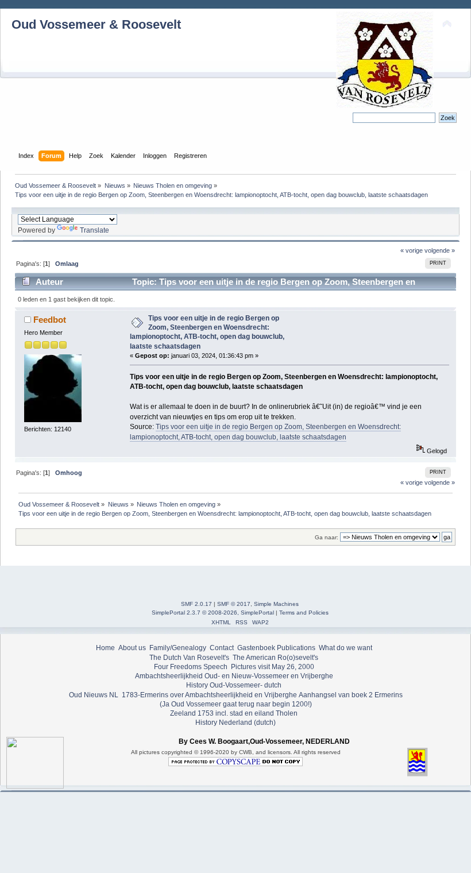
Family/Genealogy (177, 648)
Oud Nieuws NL (93, 695)
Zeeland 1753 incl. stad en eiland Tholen (234, 713)
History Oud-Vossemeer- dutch (233, 685)
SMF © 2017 (233, 604)
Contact (222, 648)
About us (132, 648)
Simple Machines (276, 604)
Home (105, 648)
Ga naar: (326, 537)
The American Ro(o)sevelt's (275, 658)
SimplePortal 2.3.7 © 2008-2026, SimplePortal (213, 612)
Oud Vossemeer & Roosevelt (96, 24)
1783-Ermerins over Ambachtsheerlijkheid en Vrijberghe (208, 695)
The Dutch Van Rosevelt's (189, 658)
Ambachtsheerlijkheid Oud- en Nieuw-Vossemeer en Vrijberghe (234, 676)
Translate (94, 230)
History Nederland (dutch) (235, 723)
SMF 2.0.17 (196, 604)
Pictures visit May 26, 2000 (272, 667)
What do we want (345, 648)
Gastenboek (256, 648)
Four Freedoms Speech (190, 667)
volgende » (439, 250)
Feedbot (49, 320)
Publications (296, 648)
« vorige (411, 250)
